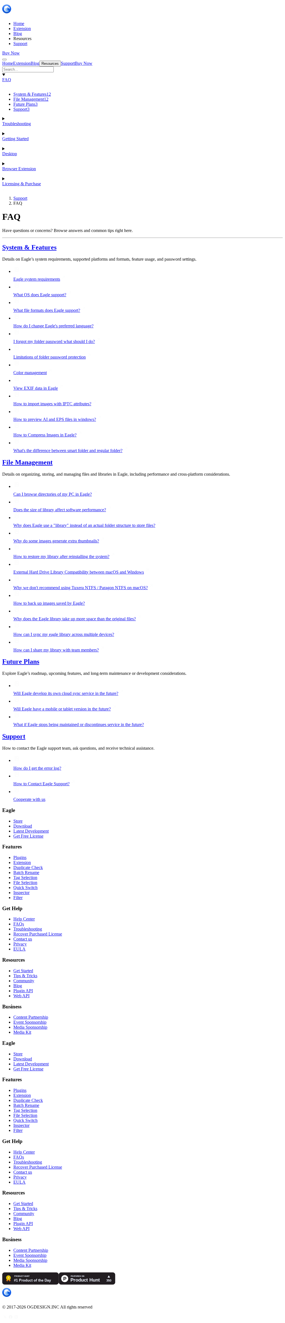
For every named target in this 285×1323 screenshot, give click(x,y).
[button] (142, 69)
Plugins (19, 857)
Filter (18, 897)
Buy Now (11, 53)
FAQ (6, 79)
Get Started (23, 970)
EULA (19, 949)
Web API (21, 995)
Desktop (9, 153)
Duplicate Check (28, 867)
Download (22, 826)
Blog (17, 985)
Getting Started (15, 138)
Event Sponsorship (29, 1022)
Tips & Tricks (25, 975)
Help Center (24, 919)
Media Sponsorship (30, 1027)
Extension (22, 862)
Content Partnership (30, 1017)
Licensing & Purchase (21, 183)
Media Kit (22, 1032)
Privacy (20, 944)
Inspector (21, 892)
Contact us (22, 939)
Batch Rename (26, 872)
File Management (30, 99)
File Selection (25, 882)
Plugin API (23, 990)
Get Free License (28, 836)
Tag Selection (25, 877)
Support (21, 109)
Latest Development (31, 831)
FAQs (18, 924)
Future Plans (25, 104)
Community (23, 980)
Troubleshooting (16, 123)
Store (18, 821)
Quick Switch (25, 887)
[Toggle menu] (4, 59)
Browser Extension (19, 168)
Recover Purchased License (37, 934)
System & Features (32, 94)
